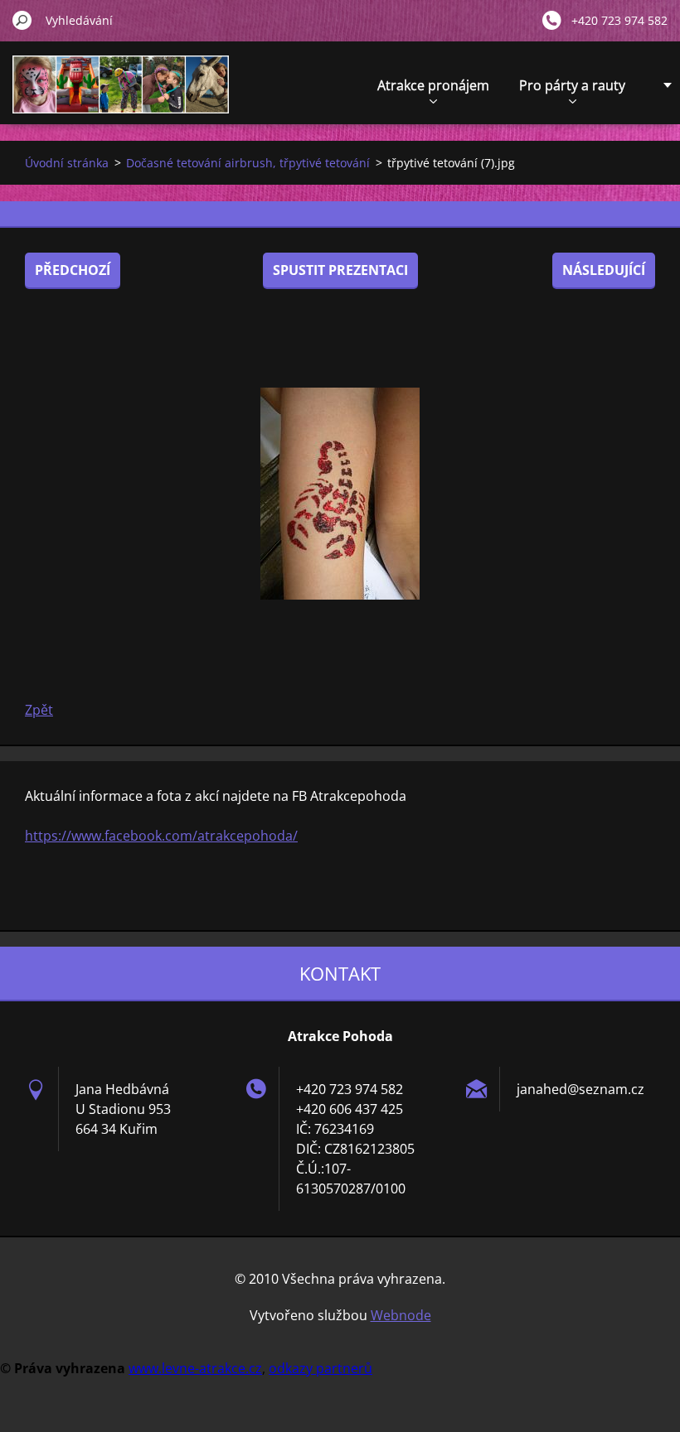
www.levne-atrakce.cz (195, 1368)
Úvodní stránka (67, 163)
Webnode (401, 1315)
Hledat (22, 20)
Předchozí (72, 270)
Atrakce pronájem (433, 85)
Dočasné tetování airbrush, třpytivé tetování (248, 163)
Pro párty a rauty (572, 85)
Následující (603, 270)
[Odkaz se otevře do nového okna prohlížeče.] (340, 493)
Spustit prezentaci (340, 270)
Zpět (39, 710)
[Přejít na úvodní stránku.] (120, 94)
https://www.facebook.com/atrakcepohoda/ (161, 836)
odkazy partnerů (320, 1368)
